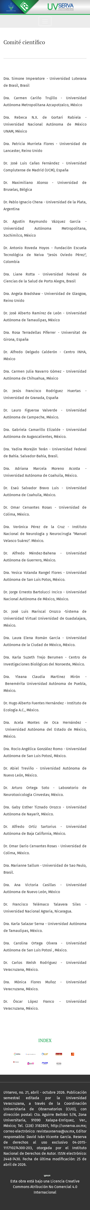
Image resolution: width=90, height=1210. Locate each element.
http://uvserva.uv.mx (68, 1125)
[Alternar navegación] (45, 21)
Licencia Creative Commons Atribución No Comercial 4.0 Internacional (46, 1187)
